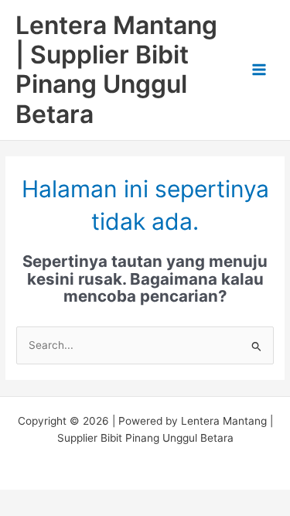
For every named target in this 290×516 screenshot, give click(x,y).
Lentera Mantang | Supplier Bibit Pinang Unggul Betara (116, 69)
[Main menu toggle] (259, 70)
